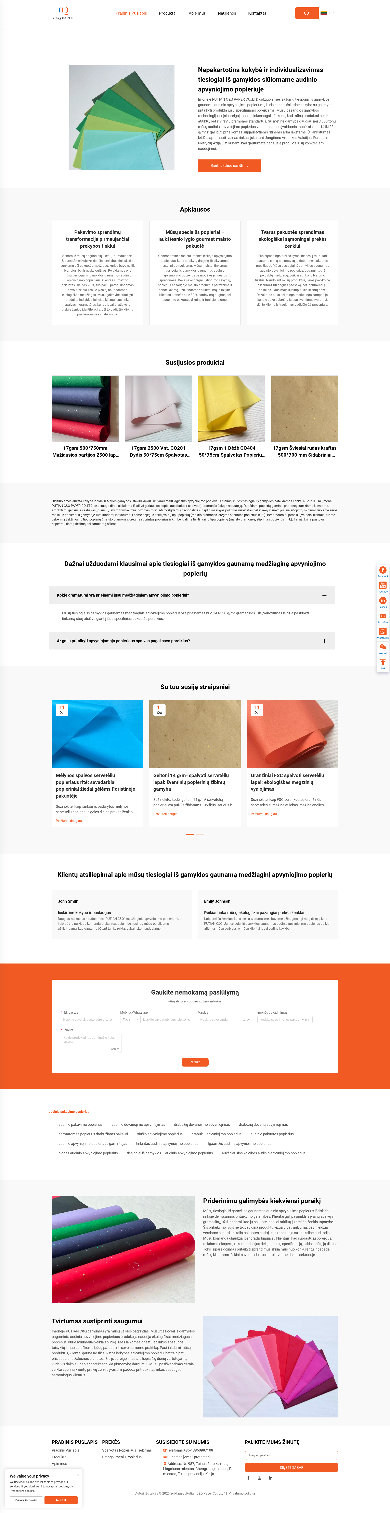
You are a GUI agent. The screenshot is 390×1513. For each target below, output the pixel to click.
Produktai (168, 13)
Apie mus (197, 13)
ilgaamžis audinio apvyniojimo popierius (239, 1143)
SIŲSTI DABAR (291, 1467)
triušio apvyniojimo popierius (160, 1134)
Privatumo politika (242, 1493)
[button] (190, 834)
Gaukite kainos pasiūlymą (229, 166)
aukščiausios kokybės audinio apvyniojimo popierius (264, 1153)
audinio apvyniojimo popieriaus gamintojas (92, 1143)
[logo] (63, 13)
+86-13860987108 (198, 1450)
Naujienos (227, 13)
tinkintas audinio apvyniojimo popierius (167, 1143)
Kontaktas (257, 13)
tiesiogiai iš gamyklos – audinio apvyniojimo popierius (170, 1153)
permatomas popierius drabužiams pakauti (93, 1134)
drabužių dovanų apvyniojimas (263, 1124)
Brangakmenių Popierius (122, 1457)
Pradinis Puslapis (131, 13)
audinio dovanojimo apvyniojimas (138, 1124)
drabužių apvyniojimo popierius (217, 1134)
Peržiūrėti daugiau (69, 821)
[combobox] (130, 1019)
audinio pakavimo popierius (80, 1124)
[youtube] (259, 1478)
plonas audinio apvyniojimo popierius (88, 1153)
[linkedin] (270, 1478)
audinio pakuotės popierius (272, 1134)
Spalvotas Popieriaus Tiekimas (127, 1450)
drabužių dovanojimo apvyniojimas (202, 1124)
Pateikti (195, 1062)
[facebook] (248, 1478)
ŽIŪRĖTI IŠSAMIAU (85, 409)
